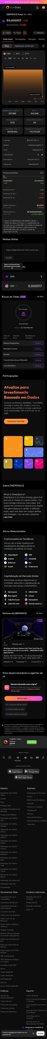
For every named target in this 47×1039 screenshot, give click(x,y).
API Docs (30, 814)
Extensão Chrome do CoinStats (33, 898)
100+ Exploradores (7, 956)
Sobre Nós (31, 824)
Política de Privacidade (9, 1005)
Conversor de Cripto (8, 912)
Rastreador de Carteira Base (9, 859)
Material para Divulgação (36, 800)
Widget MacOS (31, 902)
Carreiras (30, 803)
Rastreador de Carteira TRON (9, 870)
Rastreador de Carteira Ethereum (9, 853)
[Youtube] (37, 758)
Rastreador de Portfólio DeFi (9, 819)
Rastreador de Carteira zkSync (9, 831)
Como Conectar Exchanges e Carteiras (36, 1000)
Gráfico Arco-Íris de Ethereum (8, 920)
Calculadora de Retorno (9, 902)
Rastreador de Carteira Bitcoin (9, 876)
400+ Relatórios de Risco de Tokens (10, 961)
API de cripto (22, 698)
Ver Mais (40, 297)
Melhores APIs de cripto (16, 709)
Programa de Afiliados (9, 815)
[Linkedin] (31, 758)
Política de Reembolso (9, 1012)
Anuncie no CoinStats (34, 807)
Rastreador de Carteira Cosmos (9, 848)
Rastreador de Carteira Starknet (9, 825)
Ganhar (3, 799)
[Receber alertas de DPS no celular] (25, 33)
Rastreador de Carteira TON (9, 865)
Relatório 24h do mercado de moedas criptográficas (10, 934)
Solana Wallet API (7, 976)
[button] (38, 140)
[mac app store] (23, 777)
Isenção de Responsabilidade (7, 997)
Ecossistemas (5, 887)
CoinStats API (32, 810)
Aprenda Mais (23, 324)
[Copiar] (38, 140)
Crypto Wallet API (7, 972)
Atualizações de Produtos (36, 793)
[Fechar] (44, 2)
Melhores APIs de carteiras (17, 714)
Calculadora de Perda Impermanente (8, 907)
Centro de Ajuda (32, 996)
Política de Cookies (8, 1008)
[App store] (15, 771)
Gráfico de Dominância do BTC (10, 940)
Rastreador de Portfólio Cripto (9, 794)
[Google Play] (31, 771)
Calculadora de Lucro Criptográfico (8, 898)
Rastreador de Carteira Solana (9, 842)
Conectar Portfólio (16, 421)
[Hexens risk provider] (23, 327)
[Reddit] (42, 154)
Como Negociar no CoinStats (33, 1017)
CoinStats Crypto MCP (9, 965)
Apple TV (29, 909)
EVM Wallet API (6, 979)
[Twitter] (38, 154)
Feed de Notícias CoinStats (36, 821)
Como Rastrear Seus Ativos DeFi (36, 1006)
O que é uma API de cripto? (18, 704)
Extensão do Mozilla (33, 906)
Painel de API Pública (34, 817)
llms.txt (3, 969)
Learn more (34, 2)
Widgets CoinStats (7, 930)
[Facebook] (43, 758)
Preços (29, 796)
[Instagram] (9, 758)
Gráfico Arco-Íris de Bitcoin (10, 915)
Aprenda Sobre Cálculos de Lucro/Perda (36, 1011)
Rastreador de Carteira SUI (10, 880)
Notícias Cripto (6, 806)
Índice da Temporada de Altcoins (9, 946)
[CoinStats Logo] (13, 7)
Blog (2, 802)
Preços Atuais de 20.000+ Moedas (10, 951)
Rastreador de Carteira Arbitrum (9, 836)
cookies (11, 1032)
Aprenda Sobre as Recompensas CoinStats (35, 1023)
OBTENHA (31, 742)
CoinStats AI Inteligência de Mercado (10, 810)
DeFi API (4, 982)
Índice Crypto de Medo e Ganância (10, 925)
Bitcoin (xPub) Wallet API (9, 986)
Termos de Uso (6, 1001)
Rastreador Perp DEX (8, 884)
